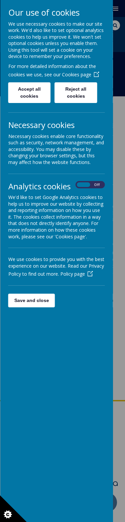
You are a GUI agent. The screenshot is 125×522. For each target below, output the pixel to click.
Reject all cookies (75, 92)
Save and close (31, 300)
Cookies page (76, 74)
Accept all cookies (29, 92)
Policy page (72, 274)
